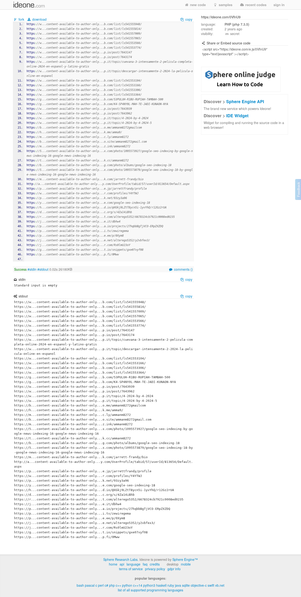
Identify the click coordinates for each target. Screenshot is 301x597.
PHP (112, 585)
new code (197, 4)
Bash (80, 585)
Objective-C (199, 585)
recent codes (255, 4)
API (122, 564)
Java (178, 585)
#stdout (42, 269)
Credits (155, 564)
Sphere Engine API (245, 101)
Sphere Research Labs (120, 559)
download (39, 19)
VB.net (219, 585)
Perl (101, 585)
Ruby (170, 585)
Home (113, 564)
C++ (118, 585)
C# (106, 585)
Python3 (149, 585)
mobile (186, 564)
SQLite (186, 585)
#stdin (32, 269)
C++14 (137, 585)
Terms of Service (131, 568)
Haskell (161, 585)
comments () (183, 269)
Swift (211, 585)
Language (133, 564)
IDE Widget (237, 115)
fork (21, 19)
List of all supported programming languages (150, 590)
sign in (279, 4)
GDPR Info (174, 568)
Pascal (90, 585)
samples (225, 4)
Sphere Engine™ (185, 559)
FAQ (145, 564)
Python (127, 585)
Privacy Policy (155, 568)
